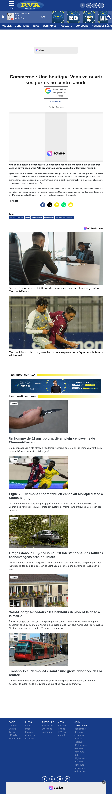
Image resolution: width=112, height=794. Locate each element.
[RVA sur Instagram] (67, 779)
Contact (13, 725)
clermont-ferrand (16, 217)
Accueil (7, 26)
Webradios (50, 26)
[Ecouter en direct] (89, 5)
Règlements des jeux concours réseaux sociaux (80, 735)
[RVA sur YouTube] (60, 779)
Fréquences (15, 738)
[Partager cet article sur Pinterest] (56, 206)
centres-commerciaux (64, 217)
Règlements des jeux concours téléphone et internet (80, 765)
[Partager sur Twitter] (49, 206)
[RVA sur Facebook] (44, 779)
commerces (49, 217)
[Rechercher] (95, 5)
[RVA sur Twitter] (52, 779)
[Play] (3, 17)
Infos (36, 26)
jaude (27, 217)
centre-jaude (37, 217)
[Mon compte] (101, 5)
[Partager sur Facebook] (42, 206)
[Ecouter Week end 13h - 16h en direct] (56, 385)
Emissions (47, 728)
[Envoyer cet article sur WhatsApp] (63, 206)
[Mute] (43, 17)
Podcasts (66, 26)
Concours (82, 26)
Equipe (12, 728)
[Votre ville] (82, 5)
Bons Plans (22, 26)
